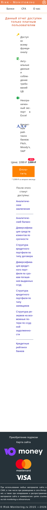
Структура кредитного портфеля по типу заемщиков (23, 298)
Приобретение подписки (23, 437)
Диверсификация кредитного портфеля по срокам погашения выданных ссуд (24, 273)
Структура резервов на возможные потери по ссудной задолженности (24, 323)
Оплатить (23, 171)
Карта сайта (23, 442)
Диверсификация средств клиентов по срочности (24, 233)
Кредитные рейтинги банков (22, 347)
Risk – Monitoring (18, 2)
